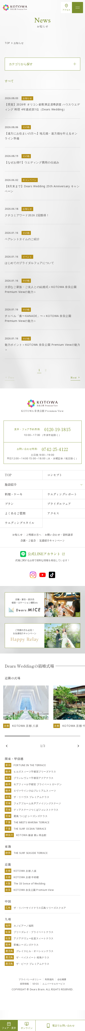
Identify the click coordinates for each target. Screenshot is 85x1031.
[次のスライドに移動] (78, 746)
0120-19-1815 (57, 429)
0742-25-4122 (55, 449)
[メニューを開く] (77, 7)
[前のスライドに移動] (7, 746)
